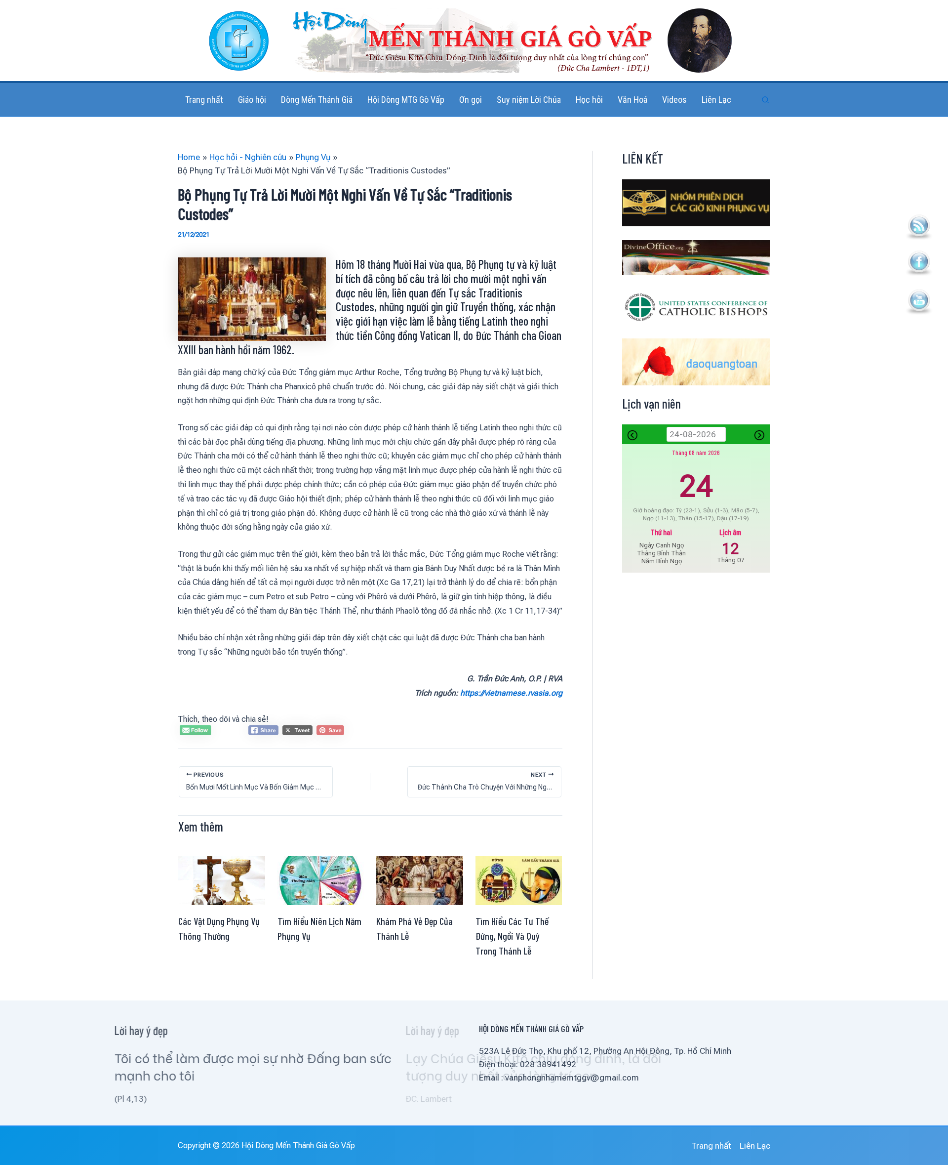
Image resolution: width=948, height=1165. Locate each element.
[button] (765, 100)
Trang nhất (711, 1146)
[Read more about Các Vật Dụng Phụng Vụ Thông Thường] (221, 880)
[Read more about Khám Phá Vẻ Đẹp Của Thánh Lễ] (419, 880)
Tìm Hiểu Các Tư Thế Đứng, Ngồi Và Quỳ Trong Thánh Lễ (512, 936)
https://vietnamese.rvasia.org (511, 693)
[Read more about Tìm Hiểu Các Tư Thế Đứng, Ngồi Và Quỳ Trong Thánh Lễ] (518, 880)
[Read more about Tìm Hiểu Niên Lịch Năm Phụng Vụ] (320, 880)
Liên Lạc (755, 1146)
